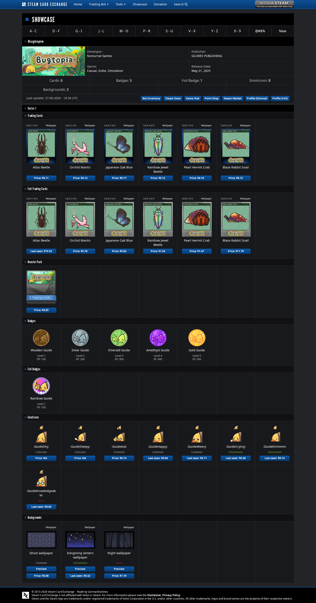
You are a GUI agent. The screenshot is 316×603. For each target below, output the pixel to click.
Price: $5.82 (119, 251)
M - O (124, 31)
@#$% (260, 31)
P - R (146, 31)
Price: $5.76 (80, 251)
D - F (56, 31)
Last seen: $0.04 (158, 458)
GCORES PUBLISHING (207, 56)
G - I (78, 31)
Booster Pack (35, 262)
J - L (101, 31)
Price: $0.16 (197, 178)
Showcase (140, 4)
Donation (160, 4)
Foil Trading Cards (38, 189)
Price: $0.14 (119, 458)
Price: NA (41, 458)
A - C (33, 31)
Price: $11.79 (236, 251)
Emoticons (33, 417)
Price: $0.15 (236, 178)
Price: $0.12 (80, 178)
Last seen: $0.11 (197, 458)
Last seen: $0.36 (236, 458)
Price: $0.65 (41, 310)
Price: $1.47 (197, 251)
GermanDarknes (98, 592)
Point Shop (212, 98)
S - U (169, 31)
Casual (92, 71)
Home (78, 4)
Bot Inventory (151, 98)
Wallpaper (51, 125)
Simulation (115, 71)
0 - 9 (237, 31)
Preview (41, 569)
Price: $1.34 (158, 251)
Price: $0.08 (41, 576)
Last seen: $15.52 (41, 251)
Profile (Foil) (280, 98)
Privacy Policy (171, 595)
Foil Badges (34, 369)
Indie (102, 71)
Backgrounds (35, 517)
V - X (192, 31)
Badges (32, 321)
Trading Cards (35, 116)
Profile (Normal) (257, 98)
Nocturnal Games (99, 56)
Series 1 (32, 108)
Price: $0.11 (41, 178)
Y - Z (214, 31)
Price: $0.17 (119, 178)
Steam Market (233, 98)
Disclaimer (154, 595)
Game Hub (192, 98)
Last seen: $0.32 (80, 576)
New (282, 31)
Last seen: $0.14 (275, 458)
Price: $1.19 (119, 576)
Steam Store (173, 98)
